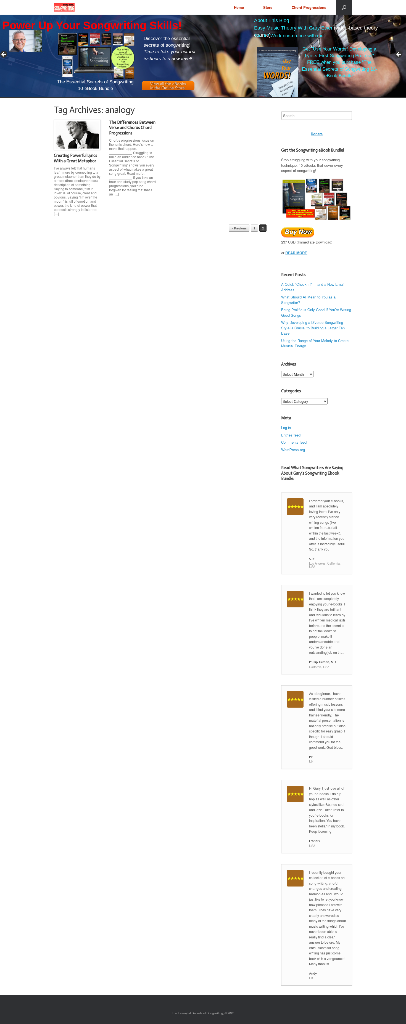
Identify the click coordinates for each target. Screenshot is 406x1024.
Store (267, 7)
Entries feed (290, 435)
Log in (286, 427)
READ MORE (296, 252)
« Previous (239, 228)
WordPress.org (293, 449)
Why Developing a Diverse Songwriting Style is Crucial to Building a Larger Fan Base (313, 328)
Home (239, 7)
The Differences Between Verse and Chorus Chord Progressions (132, 128)
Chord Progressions (309, 7)
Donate (317, 133)
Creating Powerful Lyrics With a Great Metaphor (75, 158)
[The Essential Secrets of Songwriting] (64, 7)
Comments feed (294, 442)
